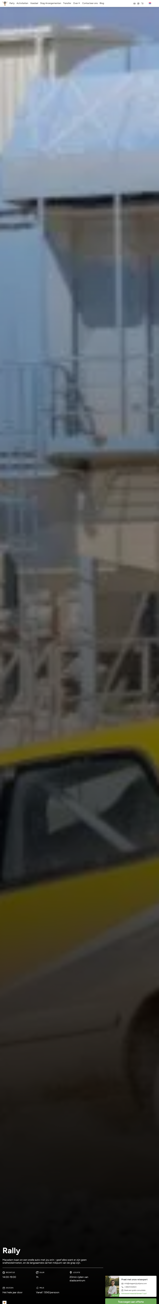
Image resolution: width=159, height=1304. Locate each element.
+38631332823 (130, 1287)
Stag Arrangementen (50, 3)
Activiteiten (22, 3)
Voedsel (34, 3)
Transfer (67, 3)
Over (75, 3)
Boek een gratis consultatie (134, 1290)
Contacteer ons (90, 3)
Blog (102, 3)
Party (12, 3)
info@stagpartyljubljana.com (135, 1284)
